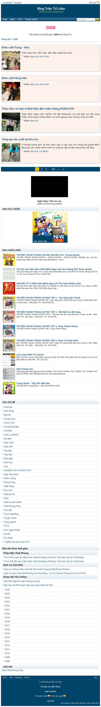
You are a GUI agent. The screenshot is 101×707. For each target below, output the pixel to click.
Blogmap (18, 677)
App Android (50, 691)
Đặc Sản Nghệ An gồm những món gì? (22, 581)
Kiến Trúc (8, 462)
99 (53, 169)
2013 (7, 641)
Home (5, 677)
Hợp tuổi (8, 454)
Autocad (8, 407)
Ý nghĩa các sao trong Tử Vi (17, 541)
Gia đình (8, 438)
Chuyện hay (9, 418)
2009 (15, 39)
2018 (7, 621)
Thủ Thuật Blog (11, 514)
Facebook (7, 2)
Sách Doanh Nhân (13, 502)
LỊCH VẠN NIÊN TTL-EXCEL (30, 354)
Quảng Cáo (9, 494)
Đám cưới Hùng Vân (14, 78)
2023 (7, 601)
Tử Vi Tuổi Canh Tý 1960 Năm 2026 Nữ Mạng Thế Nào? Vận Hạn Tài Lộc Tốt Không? (44, 557)
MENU (12, 19)
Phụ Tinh (8, 490)
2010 (7, 653)
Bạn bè (34, 56)
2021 (7, 609)
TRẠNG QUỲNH (31, 19)
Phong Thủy (10, 482)
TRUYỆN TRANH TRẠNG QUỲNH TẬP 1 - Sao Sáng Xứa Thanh (48, 297)
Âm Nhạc (8, 538)
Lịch (6, 466)
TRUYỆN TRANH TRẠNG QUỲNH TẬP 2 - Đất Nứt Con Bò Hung (48, 312)
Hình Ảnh (44, 56)
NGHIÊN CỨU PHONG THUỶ (17, 470)
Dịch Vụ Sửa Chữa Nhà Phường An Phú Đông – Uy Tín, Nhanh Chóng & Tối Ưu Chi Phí (45, 573)
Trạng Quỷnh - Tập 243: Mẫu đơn (33, 383)
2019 (7, 617)
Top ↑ (96, 677)
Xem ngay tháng (12, 530)
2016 (7, 629)
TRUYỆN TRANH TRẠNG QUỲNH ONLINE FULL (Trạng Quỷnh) (48, 255)
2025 (7, 593)
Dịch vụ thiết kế (11, 434)
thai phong (62, 703)
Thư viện (8, 510)
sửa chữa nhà (90, 703)
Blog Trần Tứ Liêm (54, 682)
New (11, 677)
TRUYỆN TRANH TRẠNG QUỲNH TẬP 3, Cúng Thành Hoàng (46, 326)
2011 (7, 649)
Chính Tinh (9, 422)
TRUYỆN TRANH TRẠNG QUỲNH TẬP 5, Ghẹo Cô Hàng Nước (47, 340)
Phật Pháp (9, 486)
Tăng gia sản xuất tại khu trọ (20, 139)
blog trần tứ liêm (76, 703)
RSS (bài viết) (41, 696)
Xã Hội (7, 534)
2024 (7, 597)
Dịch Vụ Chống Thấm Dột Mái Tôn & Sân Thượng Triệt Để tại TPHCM (36, 569)
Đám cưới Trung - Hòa (15, 47)
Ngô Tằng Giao (11, 474)
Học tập (7, 450)
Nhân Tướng (10, 478)
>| (63, 169)
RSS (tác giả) (57, 696)
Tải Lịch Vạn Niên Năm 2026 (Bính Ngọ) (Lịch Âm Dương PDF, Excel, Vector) (54, 269)
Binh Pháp (9, 411)
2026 (7, 589)
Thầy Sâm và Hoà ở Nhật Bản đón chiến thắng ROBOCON (38, 108)
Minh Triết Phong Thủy (12, 670)
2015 (7, 633)
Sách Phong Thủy (12, 506)
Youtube (17, 2)
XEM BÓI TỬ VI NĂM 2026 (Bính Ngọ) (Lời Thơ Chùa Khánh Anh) (48, 283)
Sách (6, 498)
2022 (7, 605)
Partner (27, 677)
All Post (92, 2)
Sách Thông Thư (24, 369)
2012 (7, 645)
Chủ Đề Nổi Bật (11, 426)
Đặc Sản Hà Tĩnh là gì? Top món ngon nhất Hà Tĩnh (28, 585)
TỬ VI (20, 19)
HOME (4, 19)
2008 (7, 661)
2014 (7, 637)
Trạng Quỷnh (10, 522)
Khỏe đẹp (8, 458)
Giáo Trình (9, 442)
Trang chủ (6, 39)
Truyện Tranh (10, 518)
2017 (7, 625)
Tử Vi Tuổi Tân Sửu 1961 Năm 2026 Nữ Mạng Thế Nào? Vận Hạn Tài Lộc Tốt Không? (44, 561)
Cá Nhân (43, 151)
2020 (7, 613)
